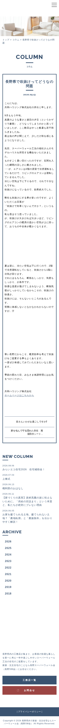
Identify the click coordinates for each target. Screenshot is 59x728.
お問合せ (29, 690)
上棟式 (8, 477)
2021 (8, 574)
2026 (8, 541)
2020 (8, 580)
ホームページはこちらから (19, 395)
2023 (8, 561)
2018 (8, 593)
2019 (8, 587)
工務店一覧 (29, 680)
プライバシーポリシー (29, 712)
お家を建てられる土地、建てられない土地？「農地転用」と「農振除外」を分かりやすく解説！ (27, 516)
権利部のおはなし (12, 486)
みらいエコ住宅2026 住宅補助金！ (23, 468)
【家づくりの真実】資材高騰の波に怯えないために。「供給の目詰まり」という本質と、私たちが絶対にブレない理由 (27, 499)
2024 (8, 554)
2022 (8, 567)
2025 (8, 548)
